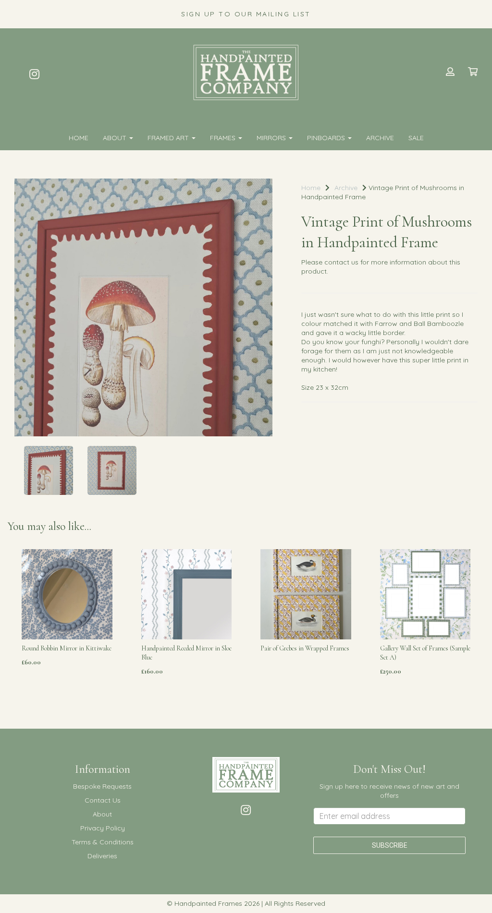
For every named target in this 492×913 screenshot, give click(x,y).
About (115, 137)
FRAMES (223, 137)
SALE (416, 137)
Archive (380, 137)
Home (78, 137)
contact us (341, 262)
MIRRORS (272, 137)
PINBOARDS (327, 137)
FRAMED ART (169, 137)
